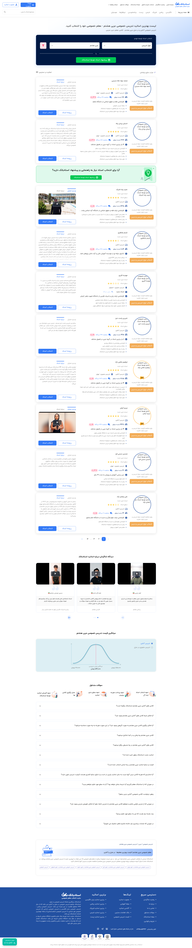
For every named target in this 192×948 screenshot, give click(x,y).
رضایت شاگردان (160, 5)
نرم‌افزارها (122, 12)
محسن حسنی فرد (121, 454)
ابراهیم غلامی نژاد (121, 362)
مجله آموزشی (124, 904)
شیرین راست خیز (121, 318)
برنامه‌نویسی (132, 12)
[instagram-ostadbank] (98, 930)
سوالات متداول (124, 5)
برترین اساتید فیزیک (97, 908)
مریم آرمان (123, 408)
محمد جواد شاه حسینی (119, 81)
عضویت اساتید (124, 900)
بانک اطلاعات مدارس (122, 913)
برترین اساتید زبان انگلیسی (94, 900)
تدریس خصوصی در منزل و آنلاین (59, 904)
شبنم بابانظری (122, 233)
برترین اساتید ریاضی (97, 904)
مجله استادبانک (135, 5)
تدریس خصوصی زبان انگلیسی (70, 909)
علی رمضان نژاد (122, 497)
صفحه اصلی (170, 5)
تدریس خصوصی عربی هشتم (128, 844)
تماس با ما (150, 908)
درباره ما (151, 904)
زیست (141, 12)
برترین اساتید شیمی (97, 913)
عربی (139, 844)
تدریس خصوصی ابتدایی (51, 909)
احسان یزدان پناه (121, 124)
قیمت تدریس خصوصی (121, 917)
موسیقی (114, 12)
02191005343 (141, 929)
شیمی (148, 12)
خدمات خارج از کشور (148, 5)
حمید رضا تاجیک (121, 190)
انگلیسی (169, 12)
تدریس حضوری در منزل (142, 647)
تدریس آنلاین (145, 643)
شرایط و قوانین (149, 921)
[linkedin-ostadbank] (107, 930)
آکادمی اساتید (124, 908)
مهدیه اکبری (123, 275)
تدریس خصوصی (148, 844)
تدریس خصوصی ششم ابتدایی (57, 911)
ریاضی (161, 12)
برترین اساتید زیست (97, 917)
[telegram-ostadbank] (103, 930)
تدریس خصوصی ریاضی (44, 907)
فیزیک (154, 12)
